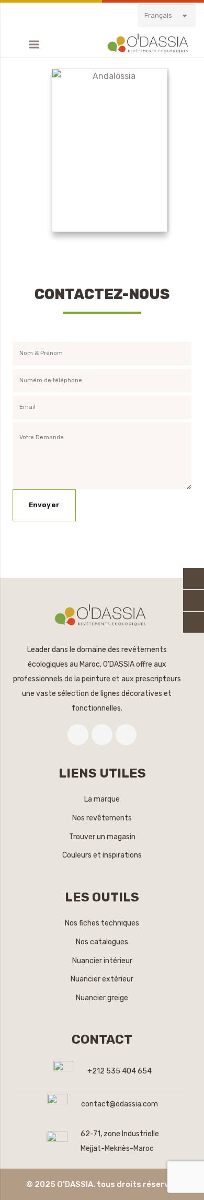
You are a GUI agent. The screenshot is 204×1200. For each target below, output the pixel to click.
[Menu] (34, 44)
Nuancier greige (102, 997)
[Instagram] (126, 734)
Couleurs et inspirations (102, 855)
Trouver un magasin (102, 836)
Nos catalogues (102, 942)
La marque (102, 799)
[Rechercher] (13, 44)
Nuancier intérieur (102, 960)
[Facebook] (77, 734)
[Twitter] (102, 734)
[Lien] (149, 44)
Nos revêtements (102, 818)
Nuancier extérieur (102, 979)
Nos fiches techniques (102, 923)
